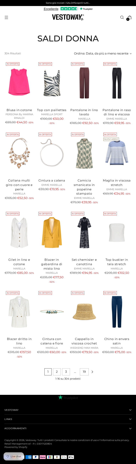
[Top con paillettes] (52, 83)
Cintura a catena (51, 180)
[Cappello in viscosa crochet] (84, 312)
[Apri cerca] (122, 17)
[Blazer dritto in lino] (19, 312)
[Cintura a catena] (52, 153)
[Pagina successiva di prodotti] (92, 371)
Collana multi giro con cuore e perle (19, 185)
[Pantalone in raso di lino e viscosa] (117, 83)
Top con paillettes (51, 110)
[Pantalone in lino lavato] (84, 83)
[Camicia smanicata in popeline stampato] (84, 153)
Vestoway (31, 440)
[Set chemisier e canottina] (84, 233)
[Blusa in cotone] (19, 83)
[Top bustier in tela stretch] (117, 233)
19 (84, 371)
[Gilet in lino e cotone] (19, 233)
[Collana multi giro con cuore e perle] (19, 153)
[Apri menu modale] (6, 17)
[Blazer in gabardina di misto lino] (52, 233)
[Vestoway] (68, 17)
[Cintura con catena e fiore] (52, 312)
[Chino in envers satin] (117, 312)
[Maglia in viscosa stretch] (117, 153)
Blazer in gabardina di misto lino (51, 264)
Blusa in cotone (19, 110)
